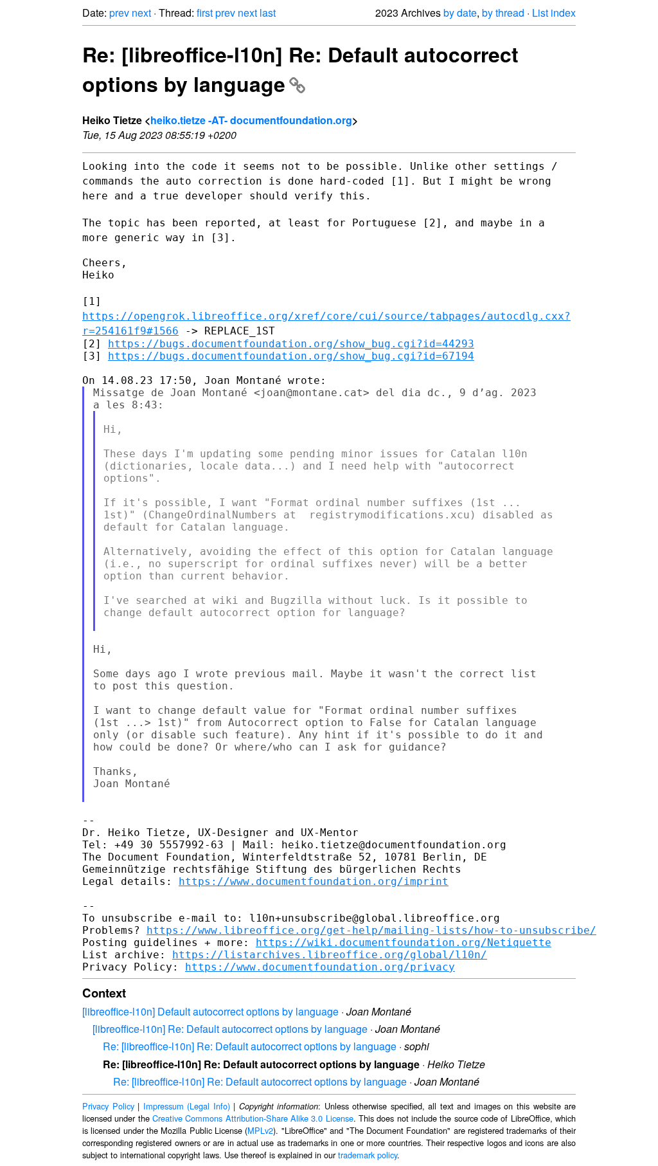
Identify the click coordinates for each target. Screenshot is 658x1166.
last (268, 12)
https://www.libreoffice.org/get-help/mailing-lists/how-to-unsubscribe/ (371, 930)
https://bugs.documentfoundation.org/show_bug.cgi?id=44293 (291, 344)
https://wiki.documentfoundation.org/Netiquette (403, 942)
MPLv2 (260, 1130)
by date (460, 12)
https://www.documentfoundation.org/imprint (314, 881)
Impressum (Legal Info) (186, 1106)
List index (554, 12)
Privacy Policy (108, 1106)
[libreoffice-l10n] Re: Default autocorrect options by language (230, 1028)
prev (119, 12)
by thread (503, 12)
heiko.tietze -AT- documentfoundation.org (251, 120)
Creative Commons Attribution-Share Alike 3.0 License (252, 1118)
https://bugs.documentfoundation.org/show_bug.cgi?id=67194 (291, 356)
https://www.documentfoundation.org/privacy (320, 967)
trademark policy (367, 1155)
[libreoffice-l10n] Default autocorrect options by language (210, 1011)
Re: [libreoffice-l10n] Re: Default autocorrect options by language (300, 68)
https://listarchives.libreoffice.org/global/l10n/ (329, 955)
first (205, 12)
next (141, 12)
